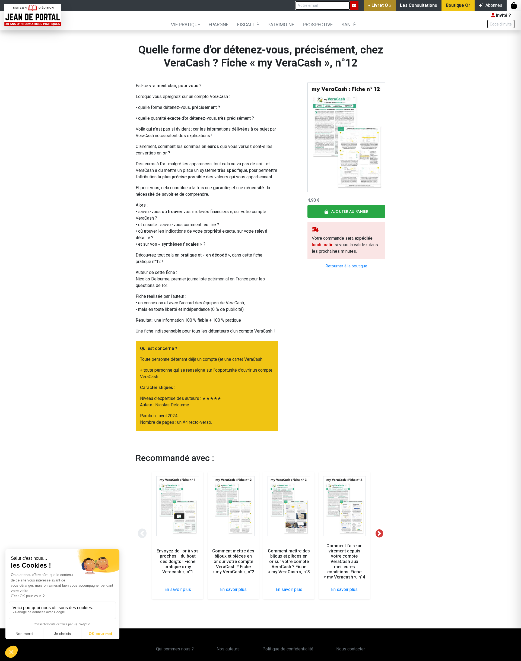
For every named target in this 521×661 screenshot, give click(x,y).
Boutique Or (458, 5)
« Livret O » (379, 5)
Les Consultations (418, 5)
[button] (142, 533)
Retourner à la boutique (346, 266)
